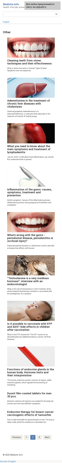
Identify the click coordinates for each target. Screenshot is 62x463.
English (6, 22)
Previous (17, 437)
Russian (3, 461)
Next (47, 437)
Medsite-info (11, 4)
